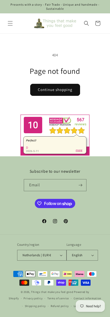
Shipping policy (35, 306)
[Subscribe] (80, 185)
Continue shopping (55, 89)
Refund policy (60, 306)
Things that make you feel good (52, 292)
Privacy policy (33, 298)
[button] (10, 23)
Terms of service (58, 298)
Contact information (87, 298)
